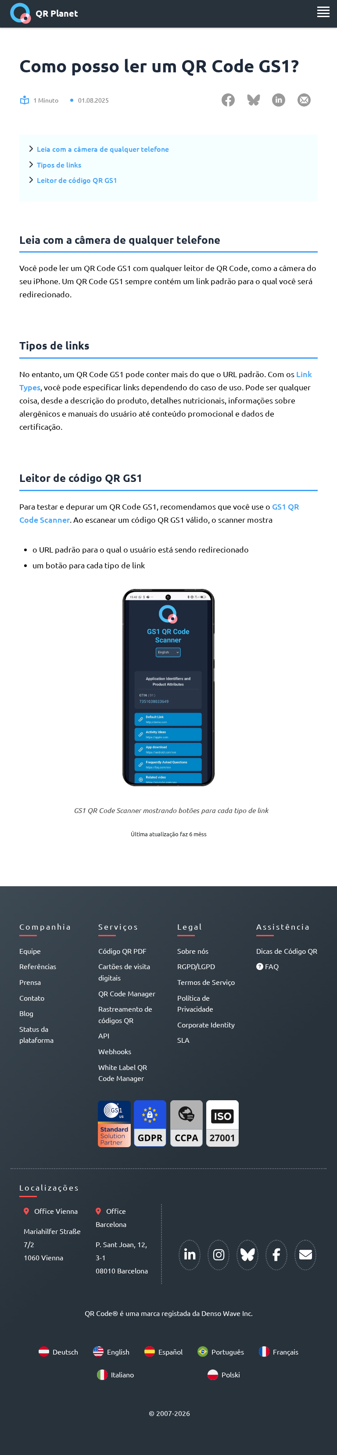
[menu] (323, 12)
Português (228, 1351)
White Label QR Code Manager (122, 1073)
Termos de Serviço (206, 981)
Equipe (30, 950)
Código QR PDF (122, 950)
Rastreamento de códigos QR (125, 1014)
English (118, 1351)
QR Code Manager (126, 993)
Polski (231, 1374)
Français (285, 1351)
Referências (37, 966)
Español (170, 1351)
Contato (31, 997)
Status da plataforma (36, 1034)
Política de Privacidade (195, 1003)
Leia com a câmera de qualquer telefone (103, 148)
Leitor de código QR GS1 (77, 180)
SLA (183, 1039)
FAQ (271, 966)
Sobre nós (192, 950)
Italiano (122, 1374)
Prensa (30, 981)
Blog (26, 1013)
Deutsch (65, 1351)
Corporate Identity (206, 1024)
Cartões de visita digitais (124, 972)
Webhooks (114, 1051)
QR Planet (57, 13)
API (103, 1035)
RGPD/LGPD (196, 966)
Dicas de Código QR (286, 950)
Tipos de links (59, 164)
